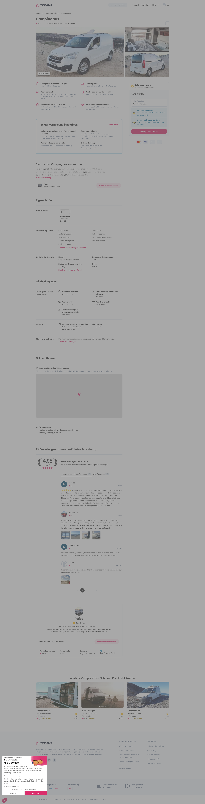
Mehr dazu (113, 125)
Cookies (103, 799)
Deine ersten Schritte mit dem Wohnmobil (129, 756)
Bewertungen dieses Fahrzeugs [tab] (76, 474)
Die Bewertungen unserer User (129, 762)
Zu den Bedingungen (67, 341)
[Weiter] (75, 695)
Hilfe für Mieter (125, 768)
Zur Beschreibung (43, 178)
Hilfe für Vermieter (154, 763)
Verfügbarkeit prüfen (149, 131)
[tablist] (91, 475)
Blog (56, 799)
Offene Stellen (74, 799)
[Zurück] (38, 695)
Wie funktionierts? (126, 746)
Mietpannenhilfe (153, 759)
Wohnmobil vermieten (140, 5)
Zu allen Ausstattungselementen (72, 247)
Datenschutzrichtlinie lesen (12, 786)
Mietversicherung (153, 755)
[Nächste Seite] (106, 590)
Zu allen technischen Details (70, 270)
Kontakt (63, 799)
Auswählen (13, 793)
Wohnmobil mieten (126, 750)
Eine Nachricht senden (108, 185)
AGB (84, 799)
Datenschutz (93, 799)
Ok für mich (36, 793)
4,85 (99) (41, 23)
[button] (4, 800)
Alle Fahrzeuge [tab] (100, 474)
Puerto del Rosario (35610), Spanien (61, 23)
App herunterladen (118, 5)
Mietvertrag (151, 750)
